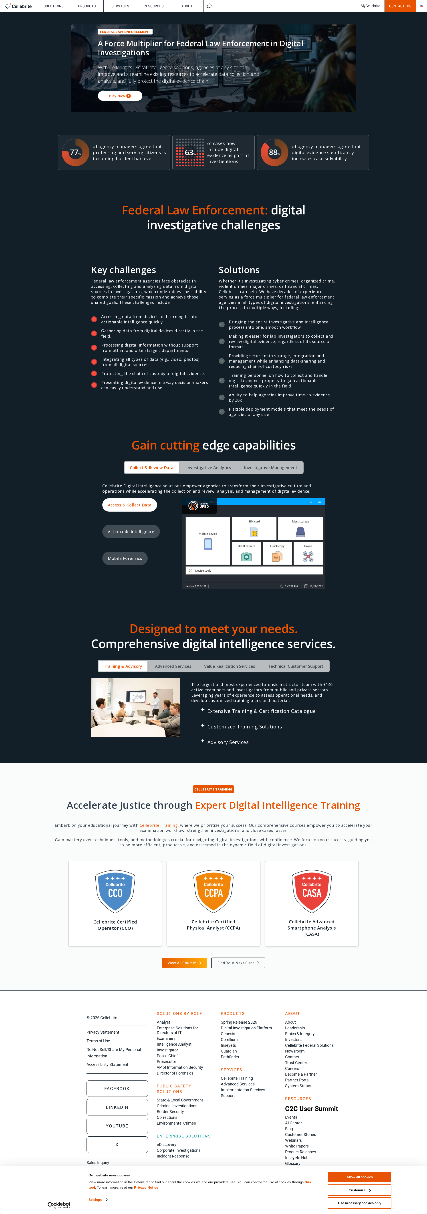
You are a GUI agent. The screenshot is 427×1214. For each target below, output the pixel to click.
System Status (298, 1085)
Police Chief (167, 1055)
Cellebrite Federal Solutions (309, 1045)
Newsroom (295, 1051)
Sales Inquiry (98, 1162)
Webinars (293, 1140)
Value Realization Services (229, 666)
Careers (292, 1068)
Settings (95, 1200)
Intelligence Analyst (174, 1044)
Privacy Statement (103, 1032)
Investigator (167, 1050)
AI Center (293, 1123)
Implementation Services (243, 1089)
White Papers (297, 1146)
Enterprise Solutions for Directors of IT (177, 1030)
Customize (357, 1190)
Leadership (295, 1028)
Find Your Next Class (235, 962)
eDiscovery (166, 1144)
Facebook (117, 1088)
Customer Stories (300, 1134)
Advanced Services (173, 666)
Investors (293, 1039)
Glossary (292, 1163)
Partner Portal (297, 1080)
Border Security (170, 1111)
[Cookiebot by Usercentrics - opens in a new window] (59, 1205)
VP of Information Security (180, 1067)
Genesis (228, 1033)
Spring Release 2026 (239, 1022)
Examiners (166, 1038)
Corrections (167, 1117)
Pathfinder (230, 1057)
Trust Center (296, 1062)
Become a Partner (301, 1074)
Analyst (163, 1022)
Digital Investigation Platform (246, 1028)
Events (291, 1117)
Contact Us (400, 6)
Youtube (117, 1126)
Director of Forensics (175, 1073)
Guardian (229, 1051)
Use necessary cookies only (359, 1203)
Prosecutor (166, 1061)
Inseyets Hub (296, 1157)
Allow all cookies (359, 1177)
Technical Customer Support (295, 666)
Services (120, 6)
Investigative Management (270, 467)
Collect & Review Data (151, 467)
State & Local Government (180, 1100)
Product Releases (300, 1151)
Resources (154, 6)
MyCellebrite (370, 6)
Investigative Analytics (208, 467)
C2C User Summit (311, 1109)
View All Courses (182, 962)
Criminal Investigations (177, 1105)
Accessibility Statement (107, 1064)
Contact (292, 1057)
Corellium (229, 1039)
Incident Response (173, 1156)
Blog (289, 1128)
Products (87, 6)
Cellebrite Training (237, 1078)
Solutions (54, 6)
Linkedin (117, 1107)
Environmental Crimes (176, 1123)
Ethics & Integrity (300, 1033)
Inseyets (228, 1045)
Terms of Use (98, 1041)
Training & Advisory (123, 666)
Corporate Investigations (178, 1150)
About (187, 6)
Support (228, 1095)
